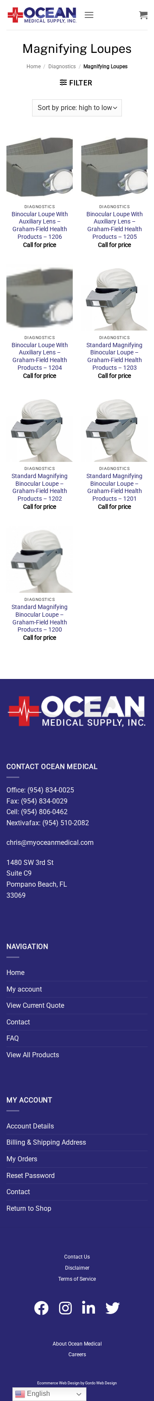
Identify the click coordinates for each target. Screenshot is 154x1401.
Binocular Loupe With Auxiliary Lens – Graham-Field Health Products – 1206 (40, 225)
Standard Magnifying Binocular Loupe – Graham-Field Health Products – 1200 (40, 618)
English (37, 1393)
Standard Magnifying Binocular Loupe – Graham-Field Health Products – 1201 (114, 487)
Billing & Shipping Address (46, 1142)
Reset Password (30, 1176)
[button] (89, 14)
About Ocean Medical (77, 1344)
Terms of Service (77, 1279)
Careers (77, 1354)
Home (34, 67)
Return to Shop (28, 1208)
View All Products (32, 1055)
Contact (18, 1022)
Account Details (30, 1126)
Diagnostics (62, 67)
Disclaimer (77, 1268)
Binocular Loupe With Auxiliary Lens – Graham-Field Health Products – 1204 (40, 356)
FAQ (12, 1038)
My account (24, 989)
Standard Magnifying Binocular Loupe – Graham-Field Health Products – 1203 (114, 356)
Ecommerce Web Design (58, 1383)
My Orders (21, 1159)
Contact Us (77, 1257)
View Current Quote (35, 1005)
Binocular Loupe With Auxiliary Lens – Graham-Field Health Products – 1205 (114, 225)
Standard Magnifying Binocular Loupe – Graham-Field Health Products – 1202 (40, 487)
